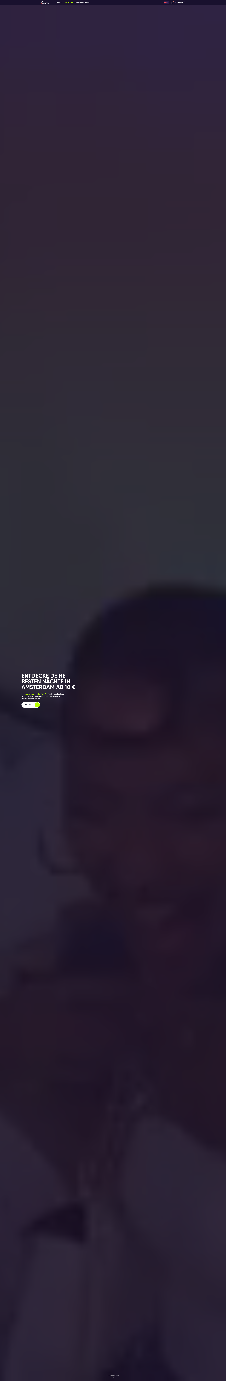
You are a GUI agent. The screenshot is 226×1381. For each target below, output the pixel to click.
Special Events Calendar (82, 2)
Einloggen (180, 2)
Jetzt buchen (69, 2)
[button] (30, 705)
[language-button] (166, 2)
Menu (58, 2)
